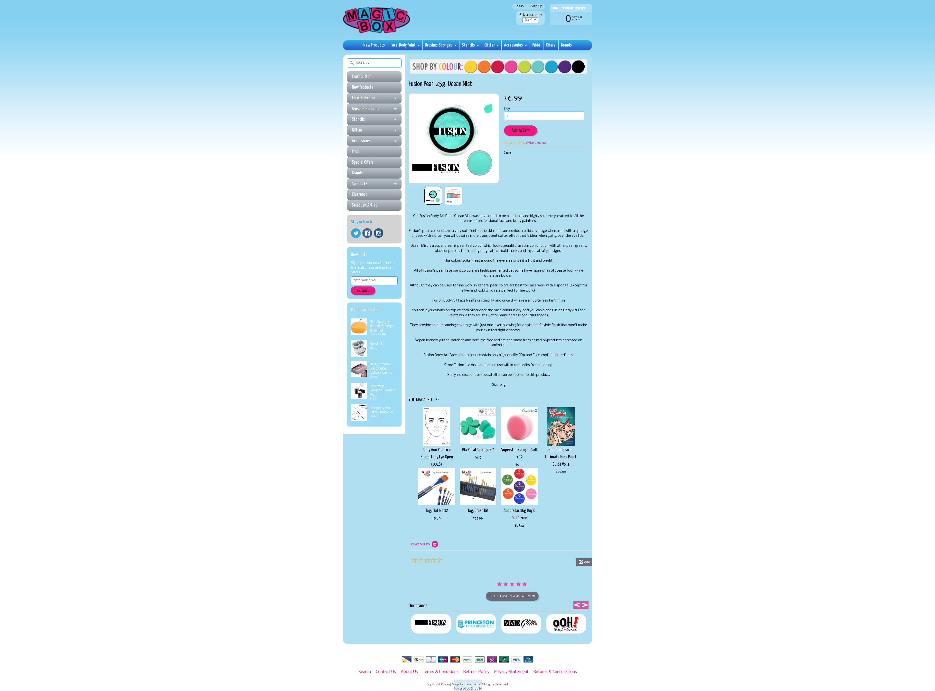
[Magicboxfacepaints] (377, 33)
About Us (409, 672)
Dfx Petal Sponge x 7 (478, 449)
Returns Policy (476, 672)
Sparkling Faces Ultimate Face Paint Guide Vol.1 (560, 457)
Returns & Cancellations (555, 672)
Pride (536, 45)
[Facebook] (367, 233)
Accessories (513, 45)
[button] (468, 685)
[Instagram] (378, 233)
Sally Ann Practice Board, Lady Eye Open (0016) (437, 457)
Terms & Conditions (440, 672)
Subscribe (363, 291)
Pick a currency (530, 15)
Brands (566, 45)
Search (364, 672)
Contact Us (386, 672)
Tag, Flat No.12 (436, 510)
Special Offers (362, 162)
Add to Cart (521, 130)
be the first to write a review (512, 596)
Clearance (359, 194)
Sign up (536, 6)
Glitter (489, 45)
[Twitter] (356, 233)
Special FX (359, 183)
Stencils (468, 45)
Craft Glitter (361, 76)
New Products (374, 45)
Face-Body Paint (403, 45)
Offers (550, 45)
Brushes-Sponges (438, 45)
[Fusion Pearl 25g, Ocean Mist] (433, 196)
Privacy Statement (511, 672)
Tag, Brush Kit (478, 510)
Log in (519, 6)
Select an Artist (364, 205)
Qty (507, 109)
